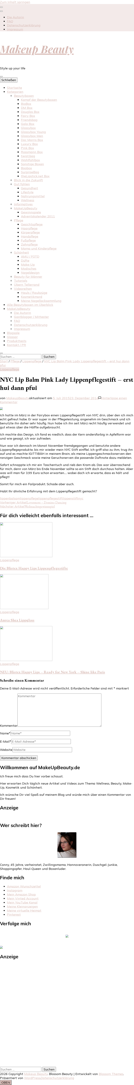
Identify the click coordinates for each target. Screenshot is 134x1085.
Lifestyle (27, 192)
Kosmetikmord (31, 297)
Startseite (14, 88)
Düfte (25, 260)
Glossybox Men (32, 136)
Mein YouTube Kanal (22, 902)
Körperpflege (30, 232)
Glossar (12, 337)
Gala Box (27, 124)
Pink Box (27, 148)
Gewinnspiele (31, 212)
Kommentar (8, 726)
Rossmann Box (32, 152)
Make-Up (28, 265)
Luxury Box (29, 144)
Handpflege (29, 236)
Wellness (27, 200)
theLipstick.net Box (35, 176)
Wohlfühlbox (30, 160)
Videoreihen (23, 289)
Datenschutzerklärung (23, 25)
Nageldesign (30, 273)
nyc (80, 498)
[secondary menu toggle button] (1, 7)
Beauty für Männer (28, 277)
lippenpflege (29, 498)
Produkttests (16, 341)
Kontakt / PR (16, 345)
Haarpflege (29, 228)
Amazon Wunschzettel (24, 886)
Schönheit (21, 252)
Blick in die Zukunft (28, 180)
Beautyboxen (24, 96)
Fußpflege (28, 240)
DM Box (26, 108)
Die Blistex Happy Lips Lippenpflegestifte (34, 568)
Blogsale (13, 333)
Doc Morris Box (32, 140)
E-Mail (5, 741)
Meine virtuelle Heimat (24, 910)
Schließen (8, 80)
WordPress (32, 1078)
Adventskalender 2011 (38, 216)
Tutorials (20, 281)
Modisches (28, 269)
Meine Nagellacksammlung (41, 301)
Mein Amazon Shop (21, 894)
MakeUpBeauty (25, 208)
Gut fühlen (22, 184)
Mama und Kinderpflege (39, 248)
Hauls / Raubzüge (34, 293)
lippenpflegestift (50, 498)
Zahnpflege (29, 244)
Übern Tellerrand (26, 285)
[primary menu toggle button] (1, 76)
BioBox (26, 104)
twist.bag (28, 156)
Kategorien (15, 92)
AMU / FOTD (30, 256)
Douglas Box (30, 112)
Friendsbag (29, 120)
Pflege (18, 220)
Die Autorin (15, 17)
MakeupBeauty (17, 398)
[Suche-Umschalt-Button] (1, 353)
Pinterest (14, 914)
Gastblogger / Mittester (31, 317)
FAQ (10, 21)
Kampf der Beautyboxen (39, 100)
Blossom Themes (111, 1074)
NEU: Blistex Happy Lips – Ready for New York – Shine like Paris (52, 672)
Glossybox (28, 128)
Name (5, 733)
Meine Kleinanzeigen (22, 906)
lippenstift (70, 498)
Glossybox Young (33, 132)
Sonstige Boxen (32, 164)
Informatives (23, 204)
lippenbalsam (10, 498)
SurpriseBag (30, 172)
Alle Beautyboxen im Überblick (30, 305)
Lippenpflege (9, 369)
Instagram (14, 890)
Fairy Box (28, 116)
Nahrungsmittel (33, 196)
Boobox (26, 168)
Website (6, 750)
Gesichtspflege (32, 224)
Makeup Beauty (37, 49)
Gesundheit (29, 188)
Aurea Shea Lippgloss (17, 620)
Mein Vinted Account (23, 898)
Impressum (15, 29)
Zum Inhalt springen (15, 2)
